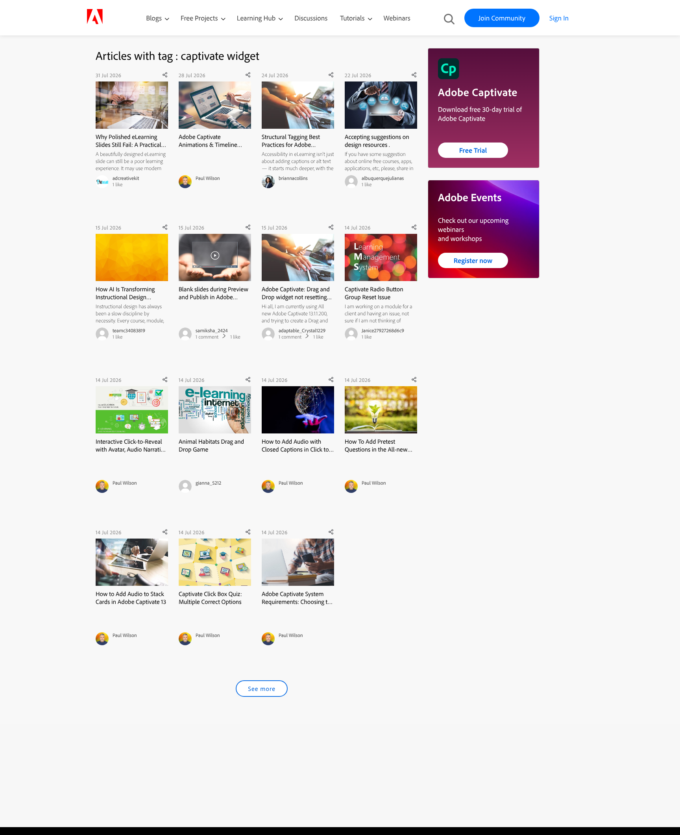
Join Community (502, 17)
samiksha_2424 (211, 331)
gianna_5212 (208, 483)
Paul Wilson (208, 178)
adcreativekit (126, 178)
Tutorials (353, 17)
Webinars (397, 17)
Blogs (154, 17)
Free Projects (200, 17)
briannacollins (293, 178)
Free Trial (473, 150)
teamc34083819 (129, 331)
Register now (473, 260)
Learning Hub (257, 17)
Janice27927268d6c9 (383, 331)
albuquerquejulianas (383, 178)
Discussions (310, 17)
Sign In (559, 17)
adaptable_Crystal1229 (302, 331)
